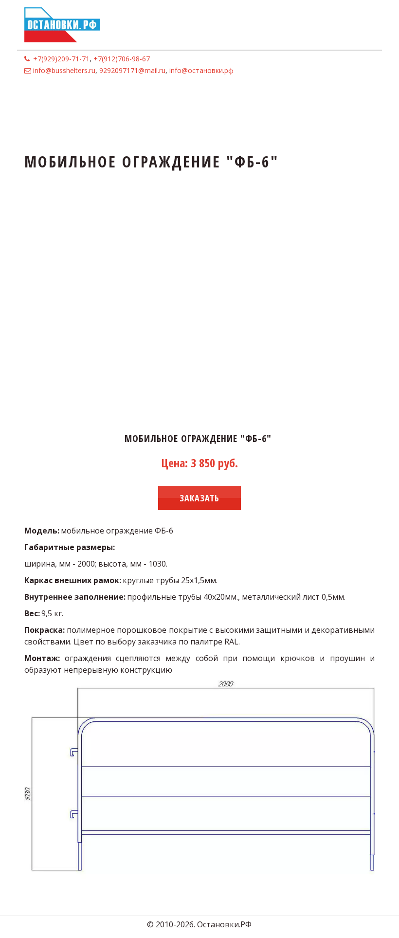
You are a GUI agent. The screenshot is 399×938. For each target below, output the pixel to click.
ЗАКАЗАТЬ (199, 498)
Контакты (221, 98)
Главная (44, 98)
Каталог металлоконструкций (128, 98)
